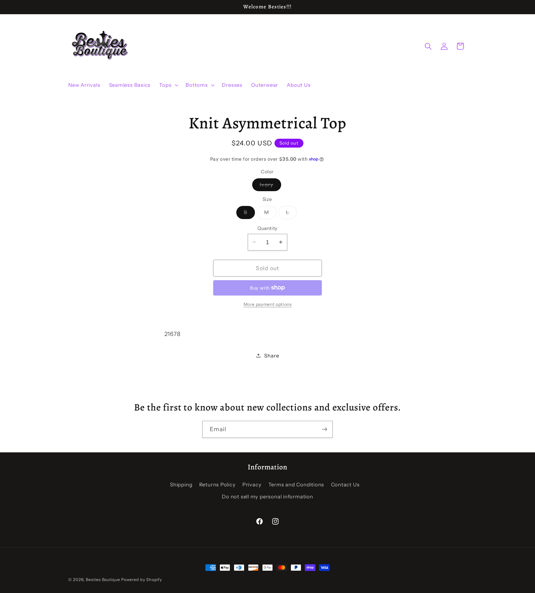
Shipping (181, 485)
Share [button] (271, 355)
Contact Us (345, 485)
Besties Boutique (103, 579)
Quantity (267, 228)
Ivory (270, 186)
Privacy (251, 485)
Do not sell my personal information (267, 496)
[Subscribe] (324, 429)
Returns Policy (217, 485)
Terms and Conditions (296, 485)
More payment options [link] (268, 304)
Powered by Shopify (141, 579)
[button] (168, 85)
